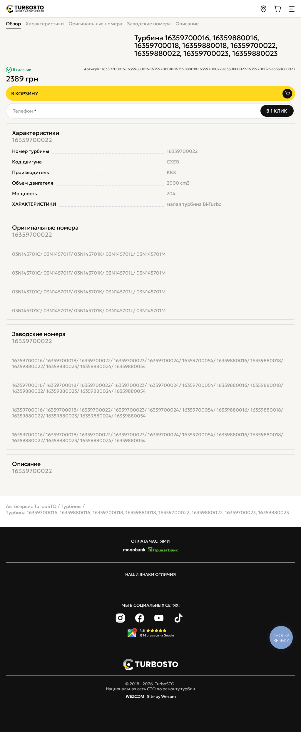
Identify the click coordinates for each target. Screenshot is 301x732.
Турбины (71, 506)
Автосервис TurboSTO (31, 506)
